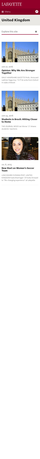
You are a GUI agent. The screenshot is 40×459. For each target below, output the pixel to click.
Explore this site (9, 31)
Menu (8, 11)
